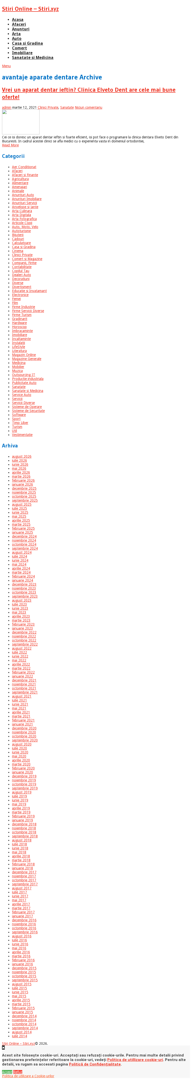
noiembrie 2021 (24, 684)
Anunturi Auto (23, 195)
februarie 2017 (23, 912)
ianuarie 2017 (22, 916)
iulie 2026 (19, 460)
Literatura (19, 351)
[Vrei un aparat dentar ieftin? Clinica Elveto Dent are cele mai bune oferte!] (96, 122)
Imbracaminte (22, 331)
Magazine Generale (26, 359)
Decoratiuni (21, 279)
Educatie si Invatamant (29, 291)
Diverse (17, 283)
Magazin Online (24, 355)
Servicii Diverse (23, 403)
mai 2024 (19, 564)
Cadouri (18, 239)
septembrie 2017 (25, 884)
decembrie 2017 (24, 872)
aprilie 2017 (21, 904)
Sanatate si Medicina (33, 57)
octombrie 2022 (24, 640)
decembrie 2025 (24, 488)
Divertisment (21, 287)
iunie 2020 (20, 752)
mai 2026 (19, 468)
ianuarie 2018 (22, 868)
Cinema (17, 251)
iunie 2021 (20, 704)
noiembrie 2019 (24, 780)
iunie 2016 (20, 944)
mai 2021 (19, 708)
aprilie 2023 (21, 616)
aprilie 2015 (21, 1000)
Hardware (19, 323)
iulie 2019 (19, 796)
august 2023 (22, 600)
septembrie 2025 (25, 500)
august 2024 (22, 552)
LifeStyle (18, 347)
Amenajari (19, 187)
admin (6, 107)
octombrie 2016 (24, 928)
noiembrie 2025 (24, 492)
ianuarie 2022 (22, 676)
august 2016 (22, 936)
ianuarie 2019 (22, 820)
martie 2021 (21, 716)
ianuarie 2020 (22, 772)
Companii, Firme (24, 263)
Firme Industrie (23, 307)
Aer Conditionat (24, 167)
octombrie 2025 (24, 496)
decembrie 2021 (24, 680)
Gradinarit (19, 319)
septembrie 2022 (25, 644)
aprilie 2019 (21, 808)
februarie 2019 (23, 816)
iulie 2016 (19, 940)
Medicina (19, 363)
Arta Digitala (21, 215)
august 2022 (22, 648)
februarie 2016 (23, 960)
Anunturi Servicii (24, 203)
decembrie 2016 (24, 920)
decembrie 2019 (24, 776)
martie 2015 (21, 1004)
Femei (16, 299)
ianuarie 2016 (22, 964)
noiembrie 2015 (24, 972)
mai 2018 (19, 852)
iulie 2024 (19, 556)
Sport (16, 419)
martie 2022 (21, 668)
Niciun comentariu (88, 107)
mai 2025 (19, 516)
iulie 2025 (19, 508)
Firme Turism (22, 315)
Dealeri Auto (21, 275)
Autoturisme (21, 231)
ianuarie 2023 (22, 628)
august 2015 (22, 984)
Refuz (17, 1072)
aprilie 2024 (21, 568)
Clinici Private (48, 107)
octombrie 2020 (24, 736)
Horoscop (19, 327)
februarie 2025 (23, 528)
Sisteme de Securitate (28, 411)
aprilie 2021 (21, 712)
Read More (10, 145)
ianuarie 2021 (22, 724)
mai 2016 (19, 948)
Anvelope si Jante (25, 207)
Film (15, 303)
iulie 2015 (19, 988)
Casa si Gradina (27, 43)
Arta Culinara (22, 211)
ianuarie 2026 (22, 484)
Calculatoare (21, 243)
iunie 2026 (20, 464)
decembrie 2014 (24, 1016)
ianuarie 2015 (22, 1012)
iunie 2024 (20, 560)
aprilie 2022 (21, 664)
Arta (16, 33)
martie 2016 (21, 956)
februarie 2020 (23, 768)
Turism (17, 427)
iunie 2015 (20, 992)
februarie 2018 (23, 864)
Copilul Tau (20, 271)
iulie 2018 (19, 844)
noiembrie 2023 (24, 588)
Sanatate (67, 107)
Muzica (17, 371)
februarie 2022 (23, 672)
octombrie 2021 (24, 688)
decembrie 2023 (24, 584)
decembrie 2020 (24, 728)
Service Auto (21, 395)
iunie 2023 (20, 608)
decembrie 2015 (24, 968)
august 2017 (22, 888)
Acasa (18, 19)
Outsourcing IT (23, 375)
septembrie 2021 (25, 692)
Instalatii (18, 343)
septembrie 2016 (25, 932)
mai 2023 (19, 612)
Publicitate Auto (24, 383)
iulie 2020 (19, 748)
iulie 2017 (19, 892)
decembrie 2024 (24, 536)
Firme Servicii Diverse (28, 311)
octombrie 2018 (24, 832)
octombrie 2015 (24, 976)
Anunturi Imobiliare (27, 199)
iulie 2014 (19, 1036)
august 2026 (22, 456)
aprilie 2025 (21, 520)
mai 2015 (19, 996)
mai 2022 (19, 660)
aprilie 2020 (21, 760)
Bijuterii (18, 235)
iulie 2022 (19, 652)
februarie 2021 (23, 720)
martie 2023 (21, 620)
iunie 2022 (20, 656)
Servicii (17, 399)
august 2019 (22, 792)
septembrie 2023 (25, 596)
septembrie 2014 (25, 1028)
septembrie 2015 (25, 980)
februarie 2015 (23, 1008)
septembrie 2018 (25, 836)
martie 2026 (21, 476)
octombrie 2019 (24, 784)
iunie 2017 (20, 896)
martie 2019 (21, 812)
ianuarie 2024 (22, 580)
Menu (6, 66)
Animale (18, 191)
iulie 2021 (19, 700)
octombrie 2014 (24, 1024)
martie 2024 (21, 572)
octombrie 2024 (24, 544)
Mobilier (18, 367)
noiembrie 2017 (24, 876)
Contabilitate (22, 267)
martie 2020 (21, 764)
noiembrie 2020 (24, 732)
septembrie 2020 (25, 740)
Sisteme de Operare (27, 407)
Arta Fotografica (24, 219)
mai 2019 (19, 804)
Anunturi (21, 29)
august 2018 (22, 840)
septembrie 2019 (25, 788)
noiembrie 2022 (24, 636)
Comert (19, 48)
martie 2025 (21, 524)
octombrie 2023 (24, 592)
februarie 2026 (23, 480)
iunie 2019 (20, 800)
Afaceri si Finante (25, 175)
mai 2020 (19, 756)
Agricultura (20, 179)
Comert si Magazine (27, 259)
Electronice (20, 295)
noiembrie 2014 (24, 1020)
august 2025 (22, 504)
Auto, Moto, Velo (25, 227)
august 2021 (22, 696)
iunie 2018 (20, 848)
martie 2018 (21, 860)
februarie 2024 (23, 576)
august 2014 (22, 1032)
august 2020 (22, 744)
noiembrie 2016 (24, 924)
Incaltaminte (21, 339)
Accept (7, 1072)
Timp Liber (20, 423)
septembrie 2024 (25, 548)
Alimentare (20, 183)
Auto (17, 38)
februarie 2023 (23, 624)
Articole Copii (22, 223)
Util (14, 431)
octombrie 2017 (24, 880)
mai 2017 (19, 900)
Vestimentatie (22, 435)
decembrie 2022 (24, 632)
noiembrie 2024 (24, 540)
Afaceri (19, 24)
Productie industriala (28, 379)
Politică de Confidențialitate (95, 1064)
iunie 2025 (20, 512)
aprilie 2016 (21, 952)
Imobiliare (22, 52)
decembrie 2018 (24, 824)
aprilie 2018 (21, 856)
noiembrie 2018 (24, 828)
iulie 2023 (19, 604)
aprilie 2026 (21, 472)
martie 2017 (21, 908)
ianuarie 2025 (22, 532)
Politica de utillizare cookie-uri (135, 1060)
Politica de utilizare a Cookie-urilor (28, 1076)
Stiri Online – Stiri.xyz (30, 8)
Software (19, 415)
